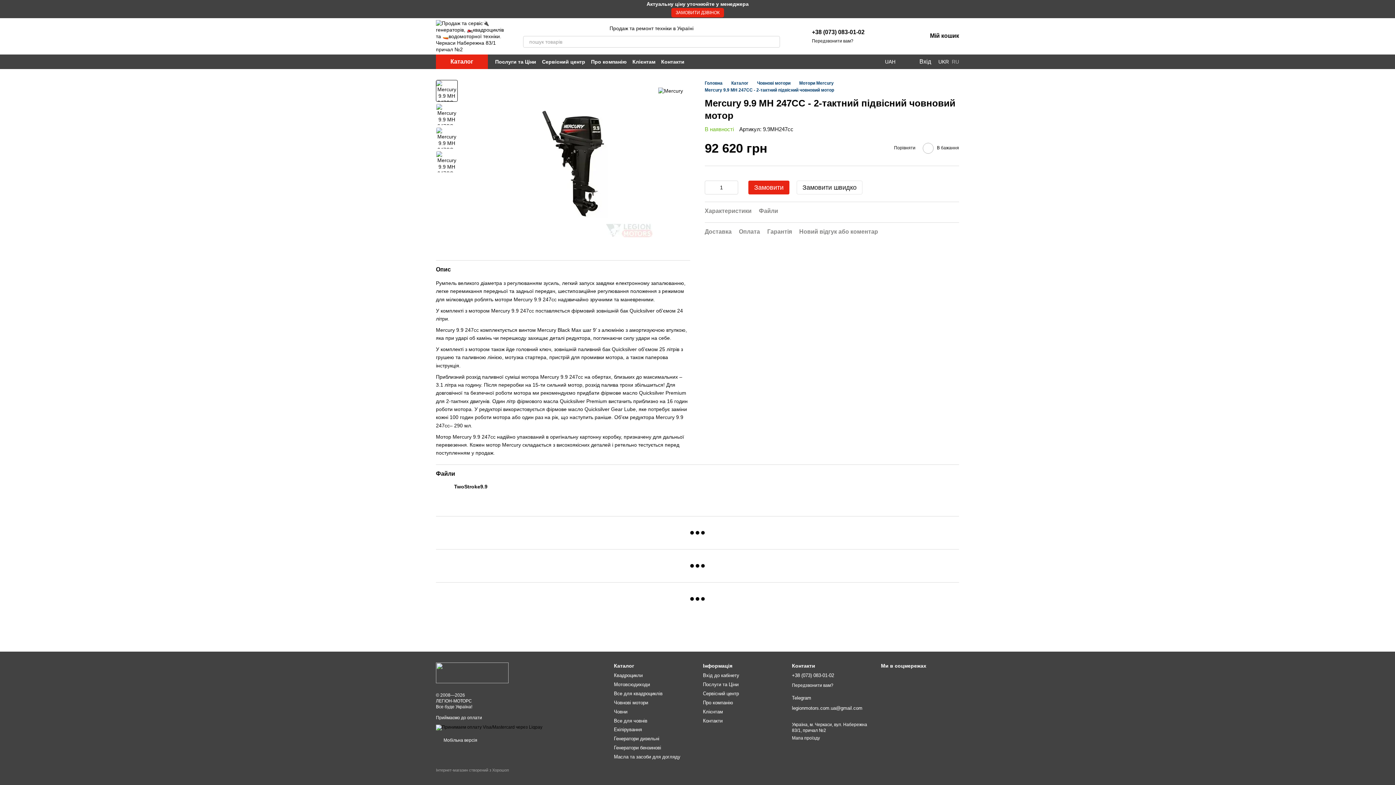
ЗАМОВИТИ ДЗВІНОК (698, 12)
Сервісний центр (563, 62)
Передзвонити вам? (832, 41)
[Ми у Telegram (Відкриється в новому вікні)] (875, 62)
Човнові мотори (631, 702)
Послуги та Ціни (515, 62)
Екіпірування (628, 729)
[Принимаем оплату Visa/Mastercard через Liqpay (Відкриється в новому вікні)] (489, 727)
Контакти (672, 62)
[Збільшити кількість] (733, 187)
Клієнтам (643, 62)
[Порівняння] (902, 36)
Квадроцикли (628, 675)
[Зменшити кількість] (710, 187)
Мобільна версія (459, 740)
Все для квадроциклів (638, 693)
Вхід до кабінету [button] (721, 675)
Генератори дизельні (636, 738)
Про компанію (609, 62)
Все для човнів (630, 721)
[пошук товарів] (774, 42)
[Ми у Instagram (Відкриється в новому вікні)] (866, 62)
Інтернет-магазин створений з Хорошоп (472, 770)
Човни (620, 711)
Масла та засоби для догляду (647, 757)
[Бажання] (883, 36)
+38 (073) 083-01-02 (838, 32)
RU (955, 61)
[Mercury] (670, 90)
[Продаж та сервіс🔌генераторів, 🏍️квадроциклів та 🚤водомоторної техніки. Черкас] (472, 672)
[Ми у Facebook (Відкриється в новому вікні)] (857, 62)
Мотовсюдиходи (632, 684)
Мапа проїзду (806, 738)
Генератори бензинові (637, 747)
